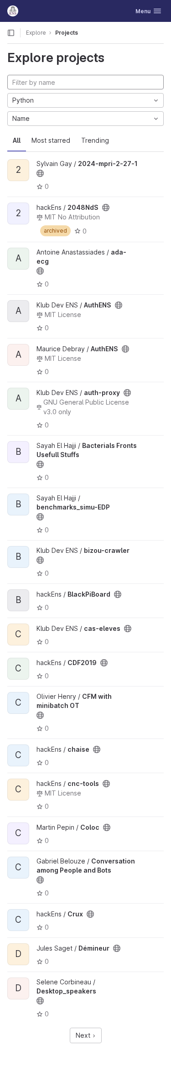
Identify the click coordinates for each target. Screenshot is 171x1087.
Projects (66, 32)
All (17, 140)
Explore (36, 32)
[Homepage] (13, 11)
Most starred (50, 140)
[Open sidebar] (11, 33)
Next (84, 1035)
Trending (95, 140)
